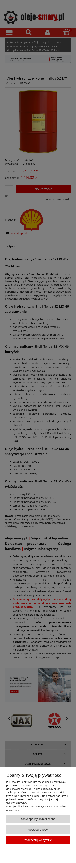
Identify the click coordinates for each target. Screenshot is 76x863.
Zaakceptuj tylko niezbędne (38, 819)
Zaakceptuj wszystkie (38, 840)
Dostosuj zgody (38, 829)
